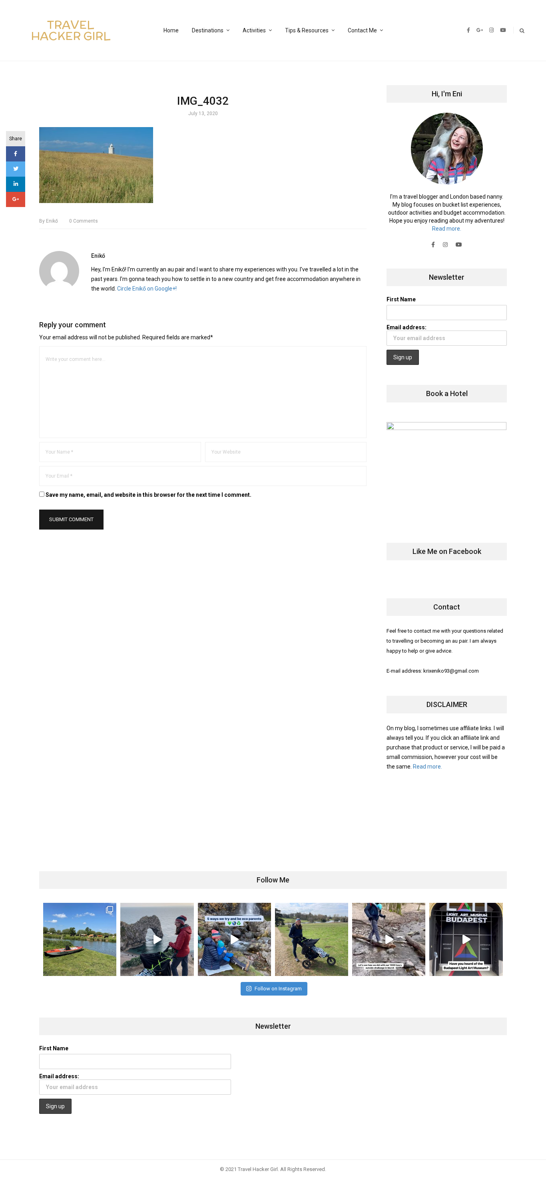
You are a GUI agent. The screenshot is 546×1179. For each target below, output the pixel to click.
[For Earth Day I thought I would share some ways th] (234, 939)
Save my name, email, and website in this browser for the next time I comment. (148, 495)
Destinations (207, 30)
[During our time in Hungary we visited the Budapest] (465, 939)
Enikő (48, 221)
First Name (401, 299)
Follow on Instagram (278, 989)
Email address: (406, 327)
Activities (254, 30)
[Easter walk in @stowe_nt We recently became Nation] (311, 939)
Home (171, 30)
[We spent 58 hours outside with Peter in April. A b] (156, 939)
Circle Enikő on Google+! (147, 288)
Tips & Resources (307, 30)
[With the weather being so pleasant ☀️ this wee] (79, 939)
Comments (83, 221)
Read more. (446, 228)
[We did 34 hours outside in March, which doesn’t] (388, 939)
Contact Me (362, 30)
